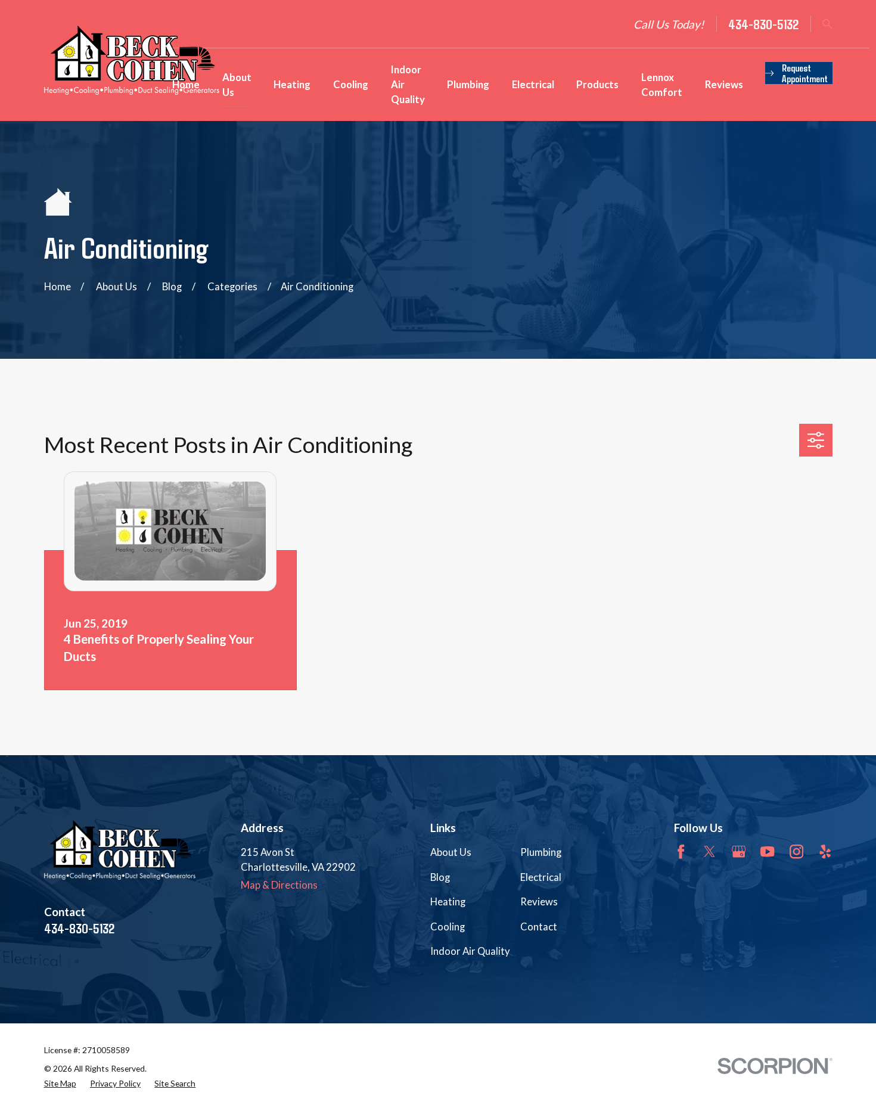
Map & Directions (279, 885)
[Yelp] (825, 851)
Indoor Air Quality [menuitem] (408, 84)
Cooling (447, 926)
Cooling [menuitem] (350, 84)
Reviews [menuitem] (724, 84)
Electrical (540, 877)
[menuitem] (60, 1084)
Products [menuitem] (597, 84)
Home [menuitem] (186, 84)
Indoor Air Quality (470, 951)
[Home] (131, 60)
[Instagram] (796, 851)
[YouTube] (767, 851)
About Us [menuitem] (236, 84)
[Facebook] (681, 851)
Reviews (539, 901)
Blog (440, 877)
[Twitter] (709, 851)
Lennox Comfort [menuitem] (661, 84)
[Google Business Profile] (738, 851)
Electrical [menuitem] (533, 84)
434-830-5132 (763, 24)
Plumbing (540, 852)
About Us (450, 852)
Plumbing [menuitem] (468, 84)
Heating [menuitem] (292, 84)
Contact (538, 926)
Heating (447, 901)
